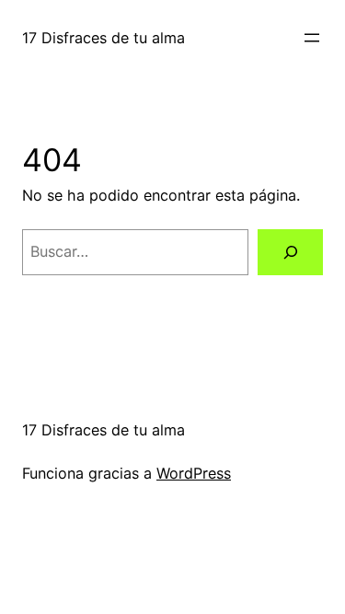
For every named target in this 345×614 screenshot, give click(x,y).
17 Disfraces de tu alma (103, 38)
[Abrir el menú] (312, 38)
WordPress (193, 473)
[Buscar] (290, 252)
